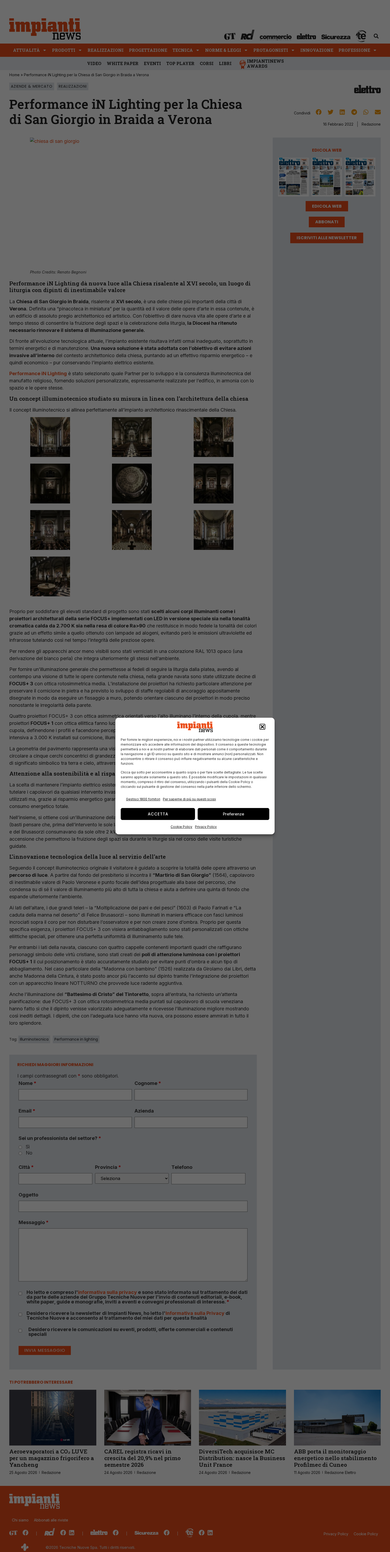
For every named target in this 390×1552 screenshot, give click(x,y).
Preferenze (233, 813)
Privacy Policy (206, 827)
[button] (262, 727)
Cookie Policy (181, 827)
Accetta (158, 814)
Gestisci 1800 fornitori (143, 799)
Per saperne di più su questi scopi (189, 799)
